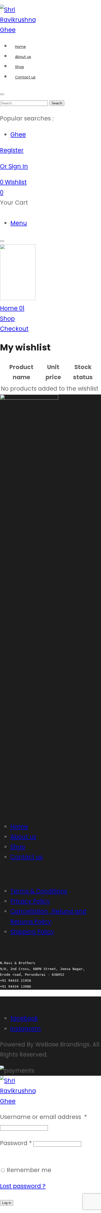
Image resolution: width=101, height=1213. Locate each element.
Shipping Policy (32, 932)
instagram (25, 1028)
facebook (24, 1018)
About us (23, 836)
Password (16, 1143)
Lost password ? (23, 1186)
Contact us (26, 857)
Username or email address (43, 1117)
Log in (6, 1203)
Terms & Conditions (38, 891)
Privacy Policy (30, 901)
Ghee (18, 134)
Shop (17, 847)
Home (19, 826)
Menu (18, 223)
